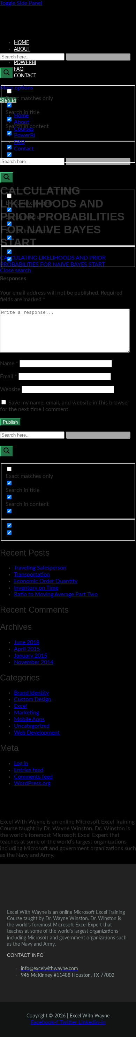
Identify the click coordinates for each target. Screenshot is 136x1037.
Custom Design (32, 699)
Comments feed (33, 776)
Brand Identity (31, 693)
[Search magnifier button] (6, 73)
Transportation (32, 574)
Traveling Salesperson (40, 568)
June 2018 (26, 642)
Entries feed (28, 770)
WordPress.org (32, 783)
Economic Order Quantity (45, 581)
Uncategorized (32, 726)
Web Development (37, 732)
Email (8, 376)
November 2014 (33, 662)
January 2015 (30, 655)
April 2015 (27, 649)
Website (10, 389)
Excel (20, 706)
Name (9, 363)
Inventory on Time (36, 588)
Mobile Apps (29, 719)
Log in (21, 763)
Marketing (26, 712)
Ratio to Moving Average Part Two (56, 594)
